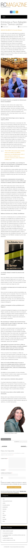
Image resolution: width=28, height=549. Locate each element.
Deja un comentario (23, 26)
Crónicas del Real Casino (7, 501)
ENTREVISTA (5, 507)
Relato (4, 517)
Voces (9, 439)
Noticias (4, 511)
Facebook (11, 12)
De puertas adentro (6, 505)
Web (2, 478)
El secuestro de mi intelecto (8, 533)
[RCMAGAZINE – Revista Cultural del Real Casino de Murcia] (14, 8)
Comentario (4, 458)
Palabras (4, 515)
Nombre (3, 470)
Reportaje (4, 519)
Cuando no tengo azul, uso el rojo (9, 540)
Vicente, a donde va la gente (8, 531)
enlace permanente (23, 441)
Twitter (14, 12)
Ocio (3, 513)
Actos (4, 499)
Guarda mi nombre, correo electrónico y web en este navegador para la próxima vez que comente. (14, 483)
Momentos (4, 509)
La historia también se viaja (8, 538)
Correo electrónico (6, 473)
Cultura (4, 503)
